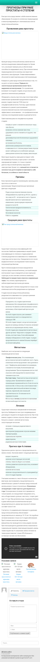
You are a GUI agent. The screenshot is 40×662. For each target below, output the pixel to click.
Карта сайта (7, 652)
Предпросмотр (29, 591)
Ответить (15, 591)
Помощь (15, 595)
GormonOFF (9, 2)
